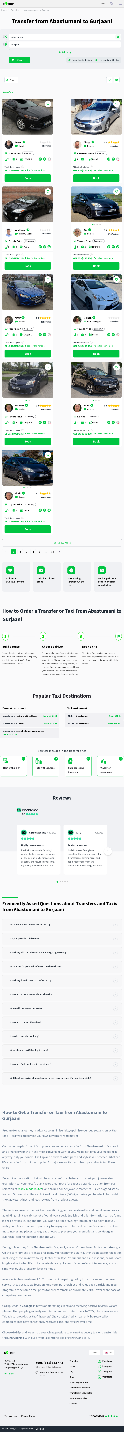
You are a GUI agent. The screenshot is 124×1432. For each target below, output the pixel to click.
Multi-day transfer (78, 1398)
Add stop (67, 52)
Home (4, 10)
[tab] (62, 925)
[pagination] (5, 551)
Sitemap (40, 1429)
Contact (73, 1403)
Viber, (49, 1367)
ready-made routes (30, 1189)
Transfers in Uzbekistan (81, 1393)
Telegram (56, 1367)
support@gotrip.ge (14, 1367)
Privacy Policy (28, 1416)
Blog (72, 1377)
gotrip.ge (9, 1373)
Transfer (15, 10)
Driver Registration (79, 1382)
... (46, 551)
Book (27, 178)
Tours (72, 1366)
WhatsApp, (41, 1367)
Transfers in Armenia (80, 1387)
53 (52, 551)
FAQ (71, 1371)
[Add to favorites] (48, 104)
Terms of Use (11, 1416)
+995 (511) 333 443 (49, 1362)
